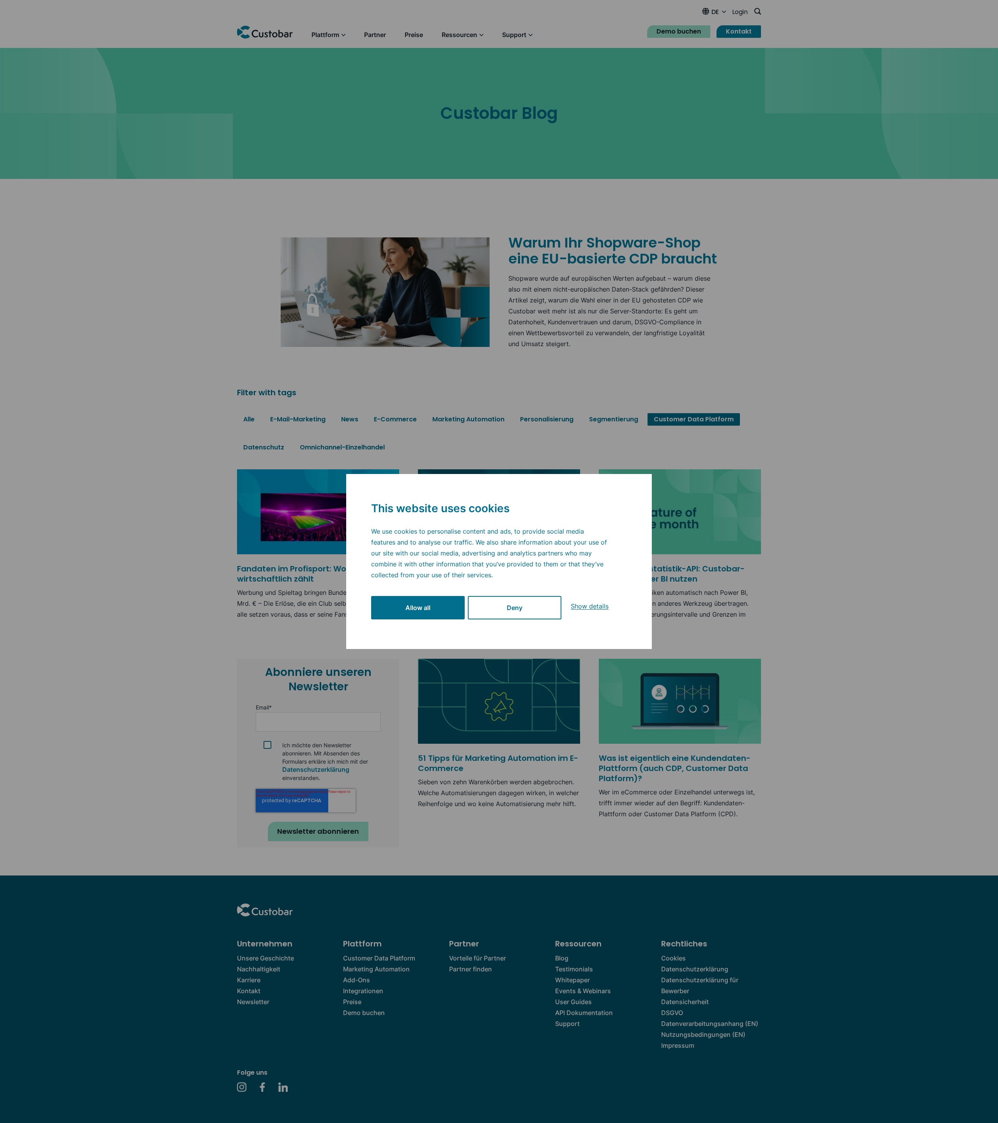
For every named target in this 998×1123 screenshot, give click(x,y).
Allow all (417, 608)
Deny (514, 608)
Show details (590, 606)
